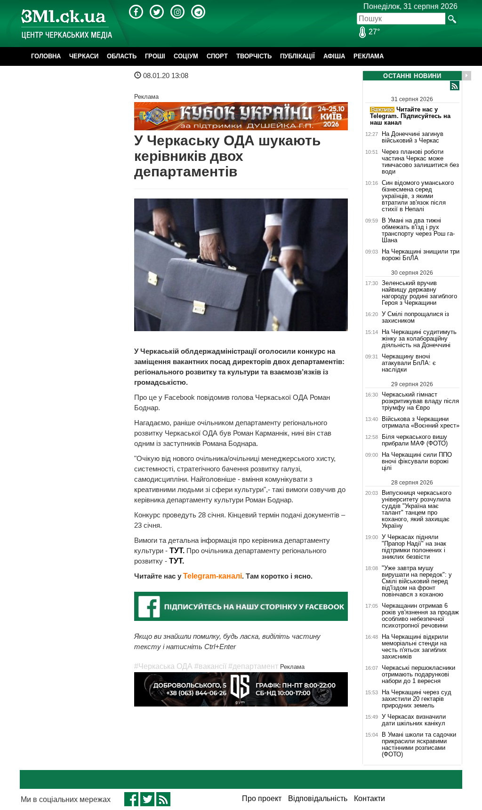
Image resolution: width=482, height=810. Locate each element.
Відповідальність (317, 798)
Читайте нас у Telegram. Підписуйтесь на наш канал (410, 116)
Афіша (334, 56)
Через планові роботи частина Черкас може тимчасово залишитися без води (420, 162)
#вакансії (210, 666)
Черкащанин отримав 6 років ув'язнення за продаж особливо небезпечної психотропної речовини (420, 616)
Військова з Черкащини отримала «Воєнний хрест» (420, 422)
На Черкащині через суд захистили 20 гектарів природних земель (416, 699)
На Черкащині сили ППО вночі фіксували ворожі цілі (417, 461)
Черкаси (83, 56)
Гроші (155, 56)
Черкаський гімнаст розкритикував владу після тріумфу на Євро (420, 401)
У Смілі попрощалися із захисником (415, 317)
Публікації (297, 56)
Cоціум (186, 56)
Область (122, 56)
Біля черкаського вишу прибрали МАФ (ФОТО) (415, 440)
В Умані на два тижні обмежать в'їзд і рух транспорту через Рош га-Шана (418, 230)
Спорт (217, 56)
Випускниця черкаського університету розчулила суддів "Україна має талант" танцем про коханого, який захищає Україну (416, 509)
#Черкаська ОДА (163, 666)
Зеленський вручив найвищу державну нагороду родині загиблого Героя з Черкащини (419, 292)
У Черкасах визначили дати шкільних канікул (414, 720)
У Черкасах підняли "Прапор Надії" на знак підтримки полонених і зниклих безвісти (414, 547)
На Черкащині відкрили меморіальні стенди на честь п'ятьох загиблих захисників (415, 647)
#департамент (253, 666)
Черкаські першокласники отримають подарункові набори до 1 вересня (418, 674)
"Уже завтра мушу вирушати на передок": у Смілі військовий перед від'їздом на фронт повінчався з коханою (417, 581)
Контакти (369, 798)
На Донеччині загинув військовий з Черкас (412, 137)
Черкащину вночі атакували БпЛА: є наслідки (409, 363)
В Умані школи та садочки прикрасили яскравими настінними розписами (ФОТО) (419, 744)
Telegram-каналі (212, 576)
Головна (46, 56)
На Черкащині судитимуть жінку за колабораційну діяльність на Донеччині (419, 339)
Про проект (261, 798)
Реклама (368, 56)
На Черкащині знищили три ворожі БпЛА (420, 255)
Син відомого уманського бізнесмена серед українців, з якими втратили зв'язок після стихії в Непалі (418, 196)
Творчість (254, 56)
